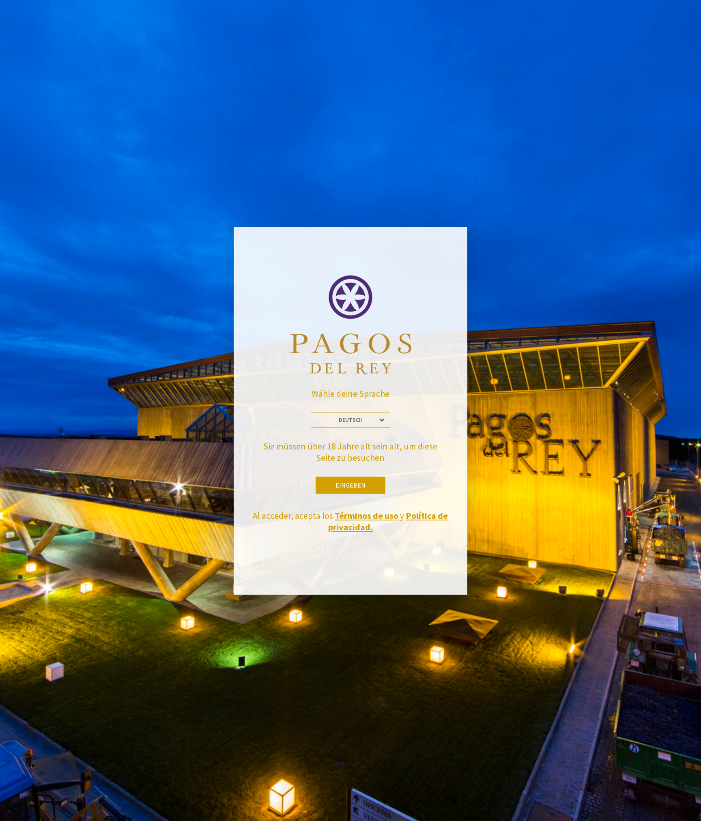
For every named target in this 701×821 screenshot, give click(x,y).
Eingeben (350, 485)
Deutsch (351, 419)
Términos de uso (366, 515)
